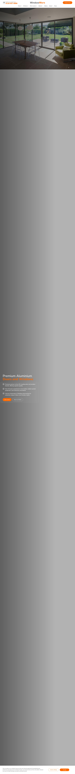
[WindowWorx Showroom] (4, 2)
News (55, 6)
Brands (40, 6)
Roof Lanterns (33, 6)
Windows (25, 6)
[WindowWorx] (37, 3)
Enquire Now (67, 2)
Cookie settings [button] (53, 769)
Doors (19, 6)
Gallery (45, 6)
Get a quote (7, 399)
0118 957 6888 (11, 3)
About (50, 6)
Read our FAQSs (17, 399)
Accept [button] (64, 769)
